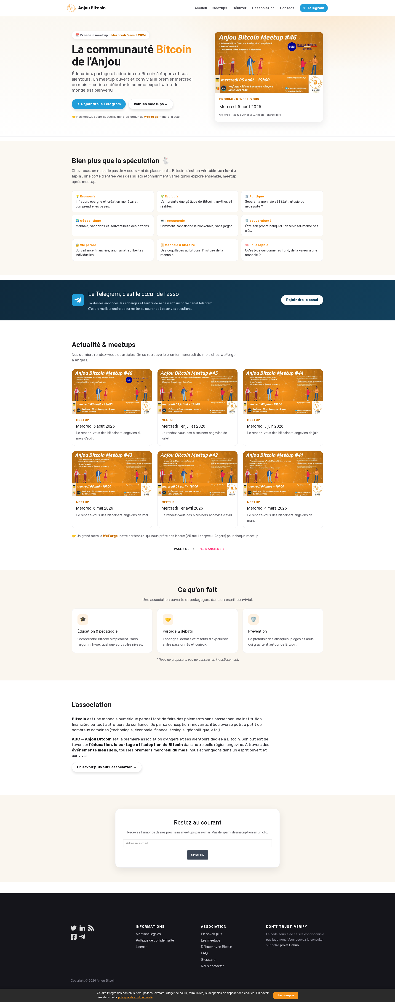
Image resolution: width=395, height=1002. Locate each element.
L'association (263, 8)
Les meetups (210, 940)
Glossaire (208, 959)
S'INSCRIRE (197, 855)
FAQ (204, 953)
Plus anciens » (211, 549)
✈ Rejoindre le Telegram (99, 104)
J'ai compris (285, 995)
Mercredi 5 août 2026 (95, 426)
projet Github (289, 945)
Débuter (240, 8)
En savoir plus (211, 934)
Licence (141, 947)
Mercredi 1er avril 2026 (182, 508)
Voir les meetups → (151, 104)
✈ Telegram (313, 8)
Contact (287, 8)
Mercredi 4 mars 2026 (267, 508)
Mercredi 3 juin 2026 (265, 426)
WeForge (151, 116)
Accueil (201, 8)
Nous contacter (212, 966)
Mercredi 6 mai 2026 (94, 508)
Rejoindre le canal (302, 300)
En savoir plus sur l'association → (107, 767)
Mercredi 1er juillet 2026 (183, 426)
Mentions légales (148, 934)
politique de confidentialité (135, 997)
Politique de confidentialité (155, 940)
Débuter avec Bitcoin (216, 947)
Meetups (219, 8)
